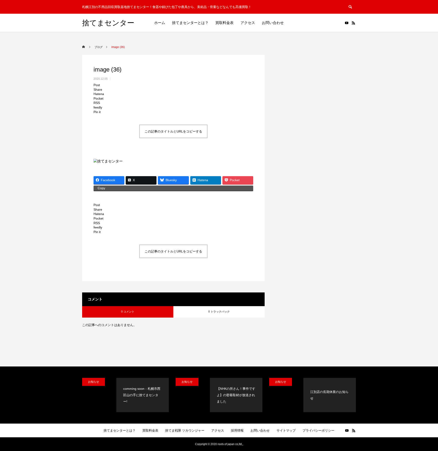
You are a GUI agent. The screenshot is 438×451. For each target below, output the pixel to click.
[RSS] (353, 23)
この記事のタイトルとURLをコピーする (173, 131)
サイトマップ (286, 430)
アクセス (247, 23)
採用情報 (237, 430)
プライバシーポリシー (318, 430)
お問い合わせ (273, 23)
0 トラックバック (219, 311)
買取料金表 (224, 23)
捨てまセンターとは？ (190, 23)
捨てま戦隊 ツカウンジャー (184, 430)
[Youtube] (346, 23)
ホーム (159, 23)
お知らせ (93, 381)
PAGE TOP (424, 433)
